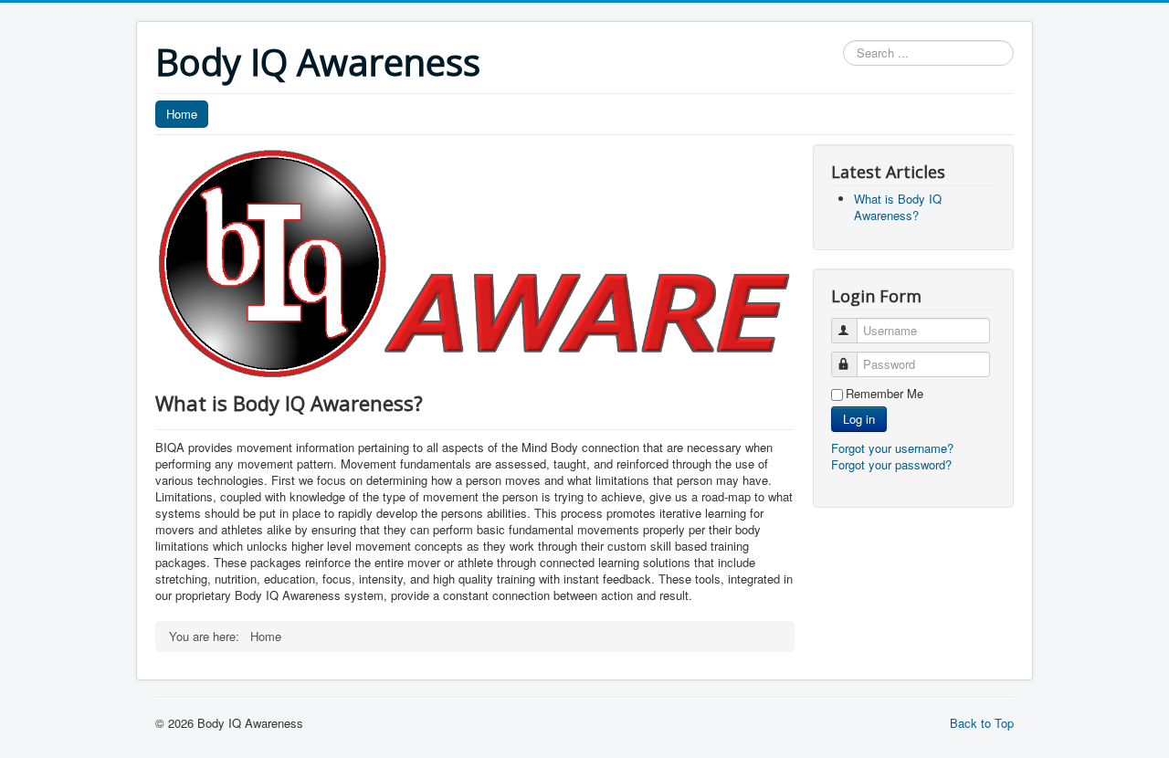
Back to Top (982, 723)
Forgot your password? (891, 464)
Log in (859, 418)
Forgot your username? (892, 448)
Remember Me (884, 393)
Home (181, 113)
